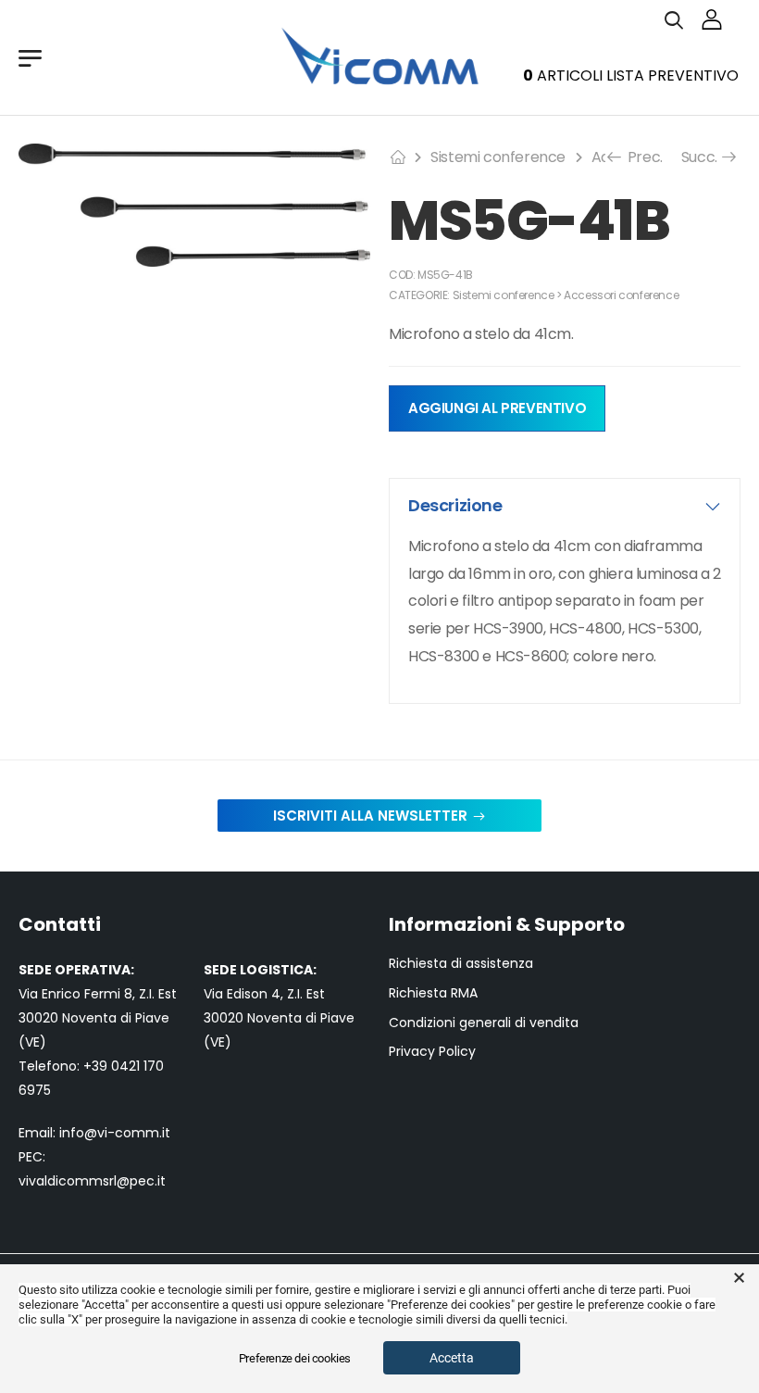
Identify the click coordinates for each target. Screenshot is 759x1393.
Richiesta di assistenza (461, 964)
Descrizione (455, 505)
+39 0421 (113, 1066)
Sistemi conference (498, 157)
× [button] (739, 1278)
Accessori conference (621, 295)
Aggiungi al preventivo (497, 408)
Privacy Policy (432, 1052)
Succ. (701, 157)
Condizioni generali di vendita (484, 1023)
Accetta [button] (451, 1357)
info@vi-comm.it (114, 1132)
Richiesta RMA (433, 993)
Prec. (639, 157)
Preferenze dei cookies (295, 1358)
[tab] (565, 506)
